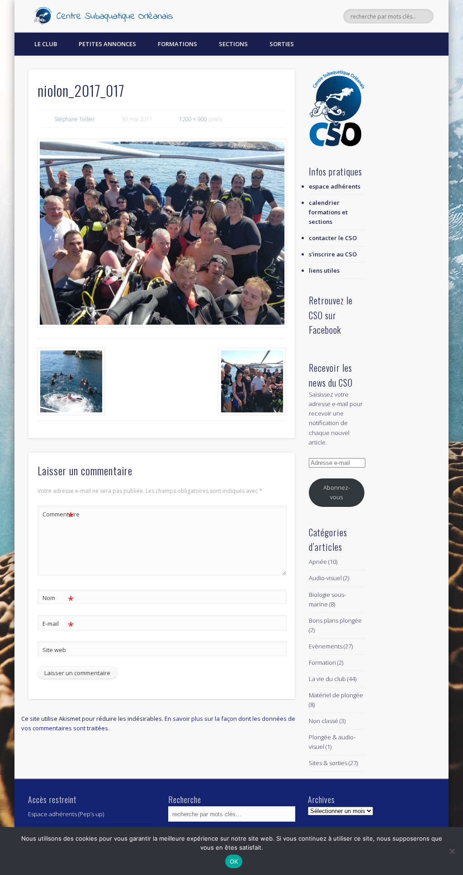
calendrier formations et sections (328, 212)
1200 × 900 (193, 119)
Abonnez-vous (336, 492)
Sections (233, 44)
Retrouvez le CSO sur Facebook (331, 314)
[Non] (451, 851)
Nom (58, 599)
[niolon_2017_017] (162, 233)
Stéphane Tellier (74, 119)
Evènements (325, 646)
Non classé (323, 721)
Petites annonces (107, 44)
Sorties (281, 44)
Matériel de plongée (336, 695)
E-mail (58, 625)
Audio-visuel (325, 578)
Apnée (318, 562)
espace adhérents (334, 186)
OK (234, 861)
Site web (54, 650)
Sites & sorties (328, 763)
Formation (322, 662)
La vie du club (327, 679)
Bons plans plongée (335, 620)
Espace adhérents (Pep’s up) (66, 814)
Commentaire (58, 515)
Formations (177, 44)
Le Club (45, 44)
